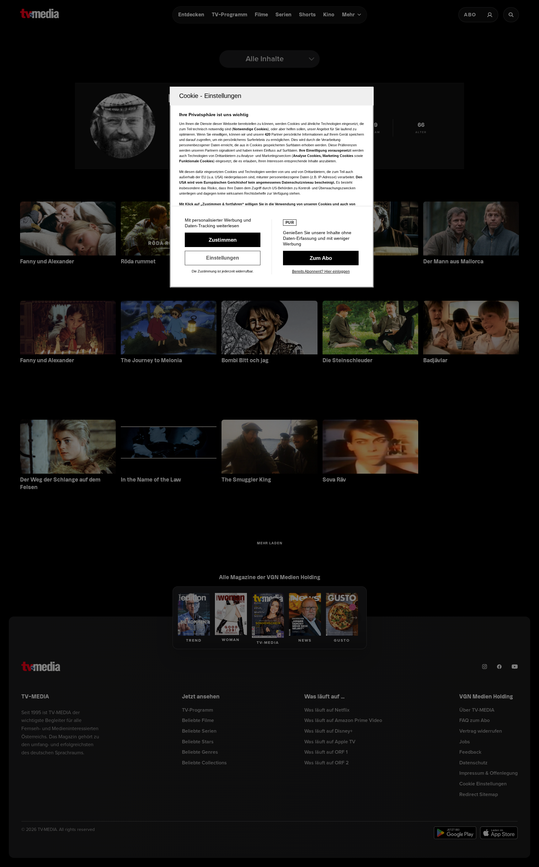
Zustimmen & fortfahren (222, 240)
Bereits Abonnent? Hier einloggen (321, 271)
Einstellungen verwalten (222, 258)
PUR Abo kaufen (321, 258)
